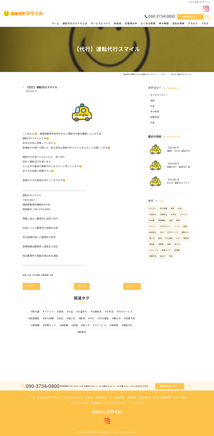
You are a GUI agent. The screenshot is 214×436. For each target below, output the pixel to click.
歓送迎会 (152, 232)
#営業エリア (49, 325)
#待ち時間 (48, 318)
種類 (178, 220)
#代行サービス (124, 311)
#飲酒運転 (33, 318)
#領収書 (113, 325)
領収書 (152, 244)
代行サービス (172, 232)
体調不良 (152, 256)
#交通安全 (96, 311)
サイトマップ (137, 403)
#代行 (91, 318)
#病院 (60, 311)
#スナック (48, 311)
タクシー (152, 226)
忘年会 (173, 214)
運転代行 (185, 232)
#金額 (74, 325)
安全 (171, 256)
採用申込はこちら (190, 17)
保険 (24, 275)
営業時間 (44, 275)
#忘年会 (109, 311)
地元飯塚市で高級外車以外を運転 (40, 255)
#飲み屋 (35, 311)
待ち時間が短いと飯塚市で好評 (39, 237)
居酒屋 (177, 250)
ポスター (152, 209)
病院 (172, 209)
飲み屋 (152, 220)
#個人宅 (71, 318)
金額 (169, 244)
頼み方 (162, 256)
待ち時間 (36, 275)
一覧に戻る (81, 286)
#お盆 (70, 311)
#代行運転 (103, 318)
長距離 (161, 244)
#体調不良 (129, 318)
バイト (177, 226)
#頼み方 (116, 318)
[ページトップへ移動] (189, 386)
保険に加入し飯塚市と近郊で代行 (40, 218)
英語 (171, 220)
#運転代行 (126, 325)
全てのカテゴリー (159, 95)
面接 (185, 226)
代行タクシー (165, 226)
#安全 (60, 318)
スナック (183, 214)
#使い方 (85, 325)
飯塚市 (186, 238)
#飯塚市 (81, 332)
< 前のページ (31, 286)
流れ (161, 232)
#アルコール (99, 325)
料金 (29, 275)
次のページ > (132, 286)
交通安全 (163, 214)
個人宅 (152, 238)
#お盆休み (81, 311)
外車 (51, 275)
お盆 (180, 209)
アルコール (153, 250)
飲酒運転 (161, 220)
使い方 (177, 244)
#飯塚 (81, 318)
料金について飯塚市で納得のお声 (40, 228)
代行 (178, 238)
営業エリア (166, 250)
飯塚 (160, 238)
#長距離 (63, 325)
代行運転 (169, 238)
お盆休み (152, 214)
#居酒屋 (35, 325)
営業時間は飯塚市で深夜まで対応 (40, 246)
